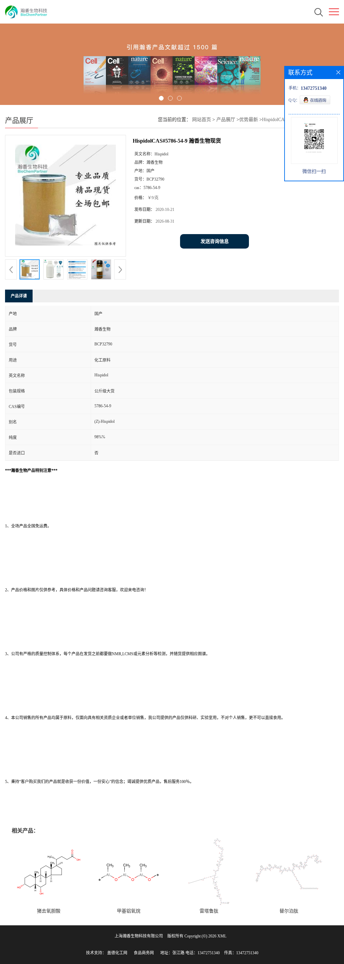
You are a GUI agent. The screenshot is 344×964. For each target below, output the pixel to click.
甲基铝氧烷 (128, 911)
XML (221, 936)
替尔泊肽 (289, 911)
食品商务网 (144, 953)
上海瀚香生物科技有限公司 (139, 936)
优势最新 (248, 119)
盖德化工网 (117, 953)
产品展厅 (225, 119)
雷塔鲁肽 (209, 911)
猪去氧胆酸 (48, 911)
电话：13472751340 (202, 953)
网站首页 (201, 119)
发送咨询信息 (215, 241)
